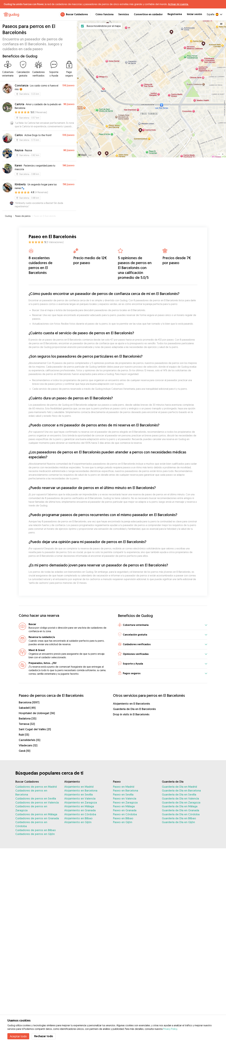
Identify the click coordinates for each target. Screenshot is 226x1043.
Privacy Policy (170, 1028)
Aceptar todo (18, 1036)
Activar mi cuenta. (178, 4)
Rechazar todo (43, 1036)
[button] (162, 625)
